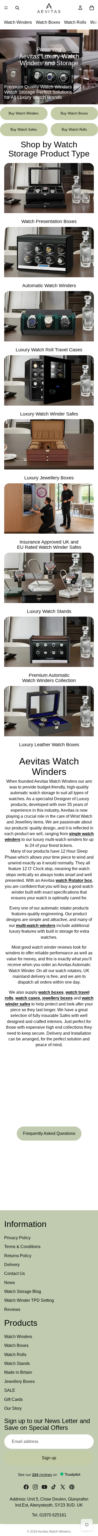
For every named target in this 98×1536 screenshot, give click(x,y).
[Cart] (91, 8)
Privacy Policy (17, 1238)
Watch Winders (18, 22)
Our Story (13, 1408)
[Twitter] (63, 1487)
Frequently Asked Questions (49, 1133)
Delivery (12, 1264)
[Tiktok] (53, 1487)
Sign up (49, 1458)
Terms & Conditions (22, 1246)
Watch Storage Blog (22, 1291)
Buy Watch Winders (24, 113)
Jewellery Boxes (19, 1381)
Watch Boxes (48, 22)
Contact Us (14, 1273)
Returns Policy (17, 1256)
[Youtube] (44, 1487)
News (9, 1282)
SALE (9, 1390)
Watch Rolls (75, 22)
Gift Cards (13, 1399)
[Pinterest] (72, 1487)
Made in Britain (18, 1372)
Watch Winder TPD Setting (29, 1300)
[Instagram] (35, 1487)
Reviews (12, 1309)
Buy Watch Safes (23, 129)
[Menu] (6, 8)
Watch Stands (17, 1363)
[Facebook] (26, 1487)
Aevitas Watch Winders (54, 1531)
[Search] (17, 8)
